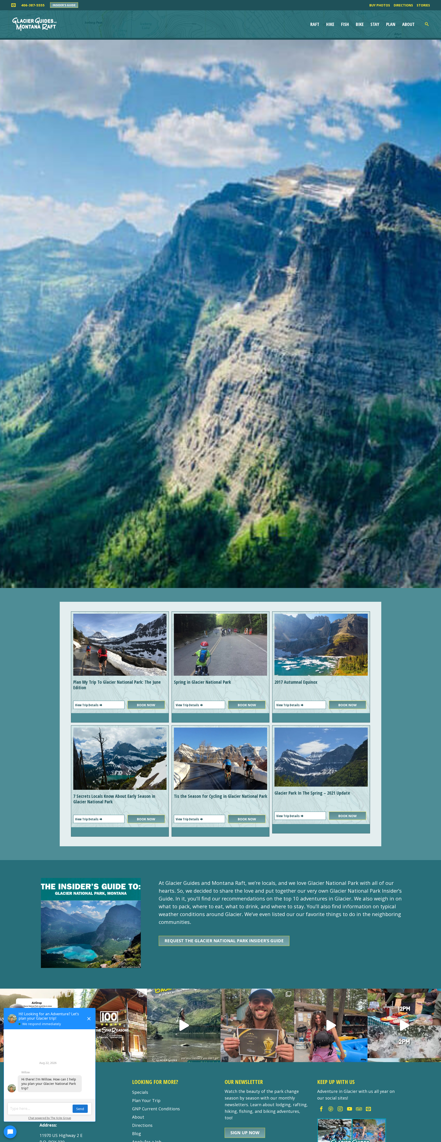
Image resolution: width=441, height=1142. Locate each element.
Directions (403, 5)
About (408, 24)
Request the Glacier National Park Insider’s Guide (224, 940)
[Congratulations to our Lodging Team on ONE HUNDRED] (110, 1025)
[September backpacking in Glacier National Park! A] (183, 1025)
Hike (330, 24)
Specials (140, 1092)
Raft (314, 24)
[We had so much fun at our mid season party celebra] (257, 1025)
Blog (136, 1133)
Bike (360, 24)
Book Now (146, 705)
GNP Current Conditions (156, 1108)
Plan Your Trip (146, 1100)
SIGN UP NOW (244, 1132)
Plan (390, 24)
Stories (423, 5)
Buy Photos (379, 5)
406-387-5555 (33, 5)
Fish (345, 24)
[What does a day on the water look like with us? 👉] (404, 1025)
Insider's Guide (64, 5)
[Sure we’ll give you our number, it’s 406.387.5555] (331, 1025)
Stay (374, 24)
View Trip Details (87, 705)
